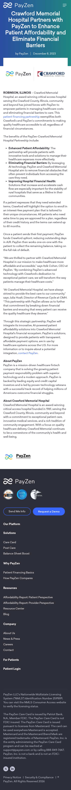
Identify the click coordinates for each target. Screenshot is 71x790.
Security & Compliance (39, 777)
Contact (8, 650)
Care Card (9, 542)
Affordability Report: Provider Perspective (28, 602)
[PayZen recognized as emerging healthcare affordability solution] (8, 494)
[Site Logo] (18, 5)
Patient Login (12, 669)
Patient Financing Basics (18, 572)
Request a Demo (49, 511)
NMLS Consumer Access (40, 702)
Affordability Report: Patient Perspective (28, 597)
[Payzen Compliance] (22, 494)
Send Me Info (17, 511)
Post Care (9, 547)
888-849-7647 (55, 750)
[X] (5, 768)
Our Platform (11, 524)
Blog (6, 614)
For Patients (11, 660)
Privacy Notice (12, 777)
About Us (9, 633)
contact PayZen (28, 353)
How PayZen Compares (18, 578)
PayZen (23, 53)
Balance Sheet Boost (16, 553)
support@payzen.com (16, 750)
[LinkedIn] (12, 768)
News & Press (11, 638)
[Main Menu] (64, 5)
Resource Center (13, 608)
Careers (8, 644)
